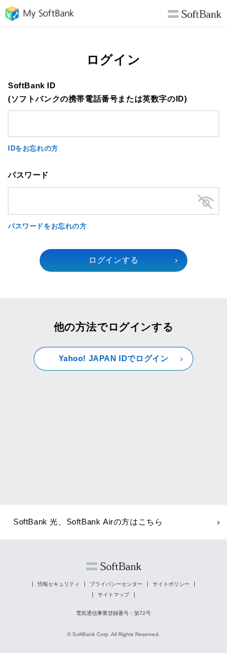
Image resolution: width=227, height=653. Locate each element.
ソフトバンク (113, 567)
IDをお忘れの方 (33, 148)
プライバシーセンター (116, 584)
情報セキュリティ (58, 584)
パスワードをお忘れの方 (47, 226)
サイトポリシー (171, 584)
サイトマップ (113, 594)
